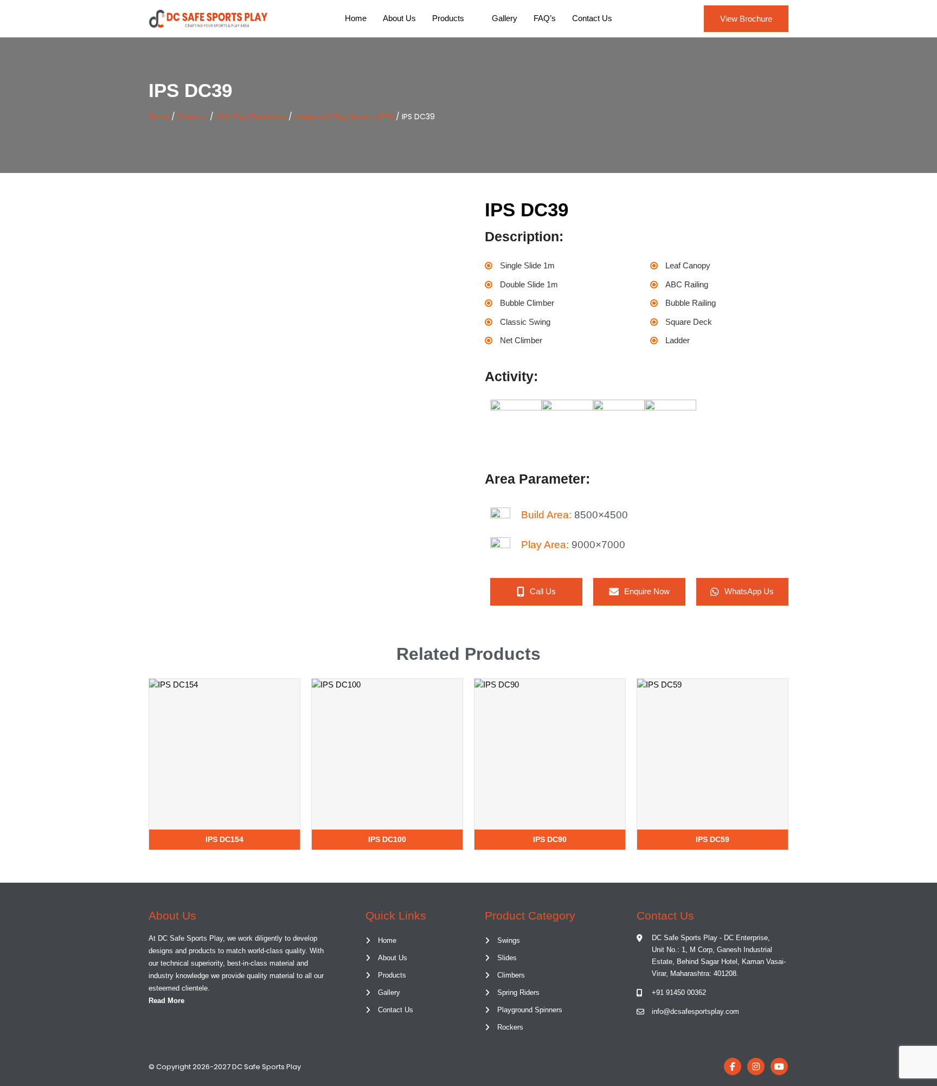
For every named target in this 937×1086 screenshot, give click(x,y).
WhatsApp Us (749, 591)
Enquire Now (647, 591)
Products (448, 18)
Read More (166, 1001)
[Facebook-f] (732, 1066)
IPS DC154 (224, 839)
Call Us (543, 591)
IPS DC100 (387, 839)
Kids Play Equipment (251, 116)
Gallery (504, 18)
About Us (399, 18)
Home (356, 18)
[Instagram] (756, 1066)
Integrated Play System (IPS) (344, 116)
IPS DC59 (712, 839)
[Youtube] (779, 1066)
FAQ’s (545, 18)
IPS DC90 (550, 839)
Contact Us (592, 18)
